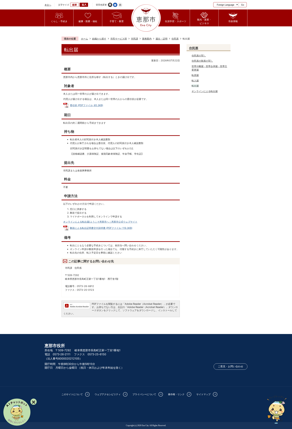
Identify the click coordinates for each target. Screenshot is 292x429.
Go (242, 5)
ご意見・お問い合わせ (230, 366)
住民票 (175, 38)
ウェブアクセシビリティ (108, 394)
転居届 (195, 75)
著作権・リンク (176, 394)
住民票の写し (199, 55)
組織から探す (99, 38)
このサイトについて (72, 394)
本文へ (48, 5)
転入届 (195, 80)
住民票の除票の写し (202, 60)
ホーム (84, 38)
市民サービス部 (118, 38)
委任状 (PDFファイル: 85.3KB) (86, 105)
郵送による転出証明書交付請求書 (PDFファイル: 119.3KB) (101, 228)
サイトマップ (203, 394)
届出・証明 (161, 38)
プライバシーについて (144, 394)
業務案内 (147, 38)
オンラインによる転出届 (205, 91)
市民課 (134, 38)
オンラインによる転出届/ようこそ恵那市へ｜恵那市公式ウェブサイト (100, 221)
